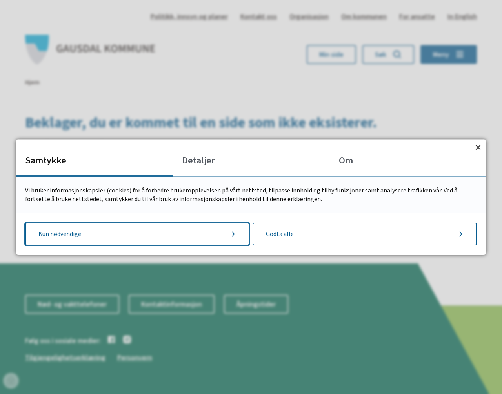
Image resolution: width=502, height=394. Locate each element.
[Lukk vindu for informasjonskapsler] (477, 147)
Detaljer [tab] (198, 160)
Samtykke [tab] (45, 160)
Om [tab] (346, 160)
